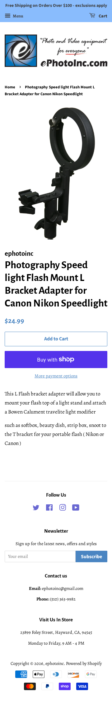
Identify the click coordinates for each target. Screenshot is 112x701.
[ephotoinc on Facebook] (49, 509)
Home (10, 87)
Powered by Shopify (84, 663)
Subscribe (91, 556)
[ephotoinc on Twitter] (36, 509)
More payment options (56, 376)
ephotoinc (54, 663)
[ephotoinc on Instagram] (62, 509)
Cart (102, 16)
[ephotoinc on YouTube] (75, 509)
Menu (17, 16)
